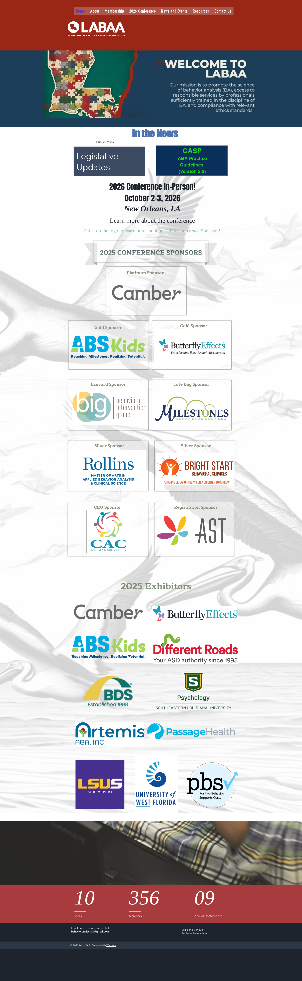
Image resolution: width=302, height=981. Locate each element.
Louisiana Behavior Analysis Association (194, 931)
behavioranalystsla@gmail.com (90, 931)
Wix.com (111, 945)
